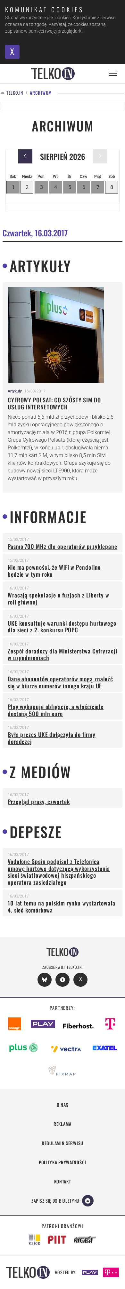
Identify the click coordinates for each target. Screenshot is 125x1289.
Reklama (62, 1123)
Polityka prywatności (62, 1162)
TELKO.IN (14, 93)
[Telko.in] (53, 73)
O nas (63, 1104)
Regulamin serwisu (62, 1143)
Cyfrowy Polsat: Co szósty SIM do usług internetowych (54, 403)
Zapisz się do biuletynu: (56, 1200)
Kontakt (62, 1181)
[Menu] (113, 74)
